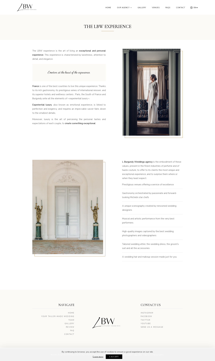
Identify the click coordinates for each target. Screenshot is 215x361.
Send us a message (152, 327)
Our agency (124, 7)
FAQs (167, 8)
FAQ (72, 331)
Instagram (147, 313)
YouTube (146, 324)
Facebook (146, 316)
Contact (180, 8)
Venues (156, 8)
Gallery (142, 8)
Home (108, 8)
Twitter (145, 320)
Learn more (98, 356)
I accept (114, 356)
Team (71, 320)
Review (70, 327)
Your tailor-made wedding (57, 316)
